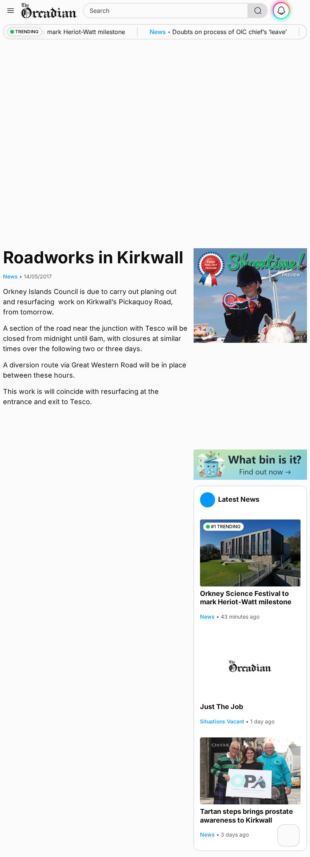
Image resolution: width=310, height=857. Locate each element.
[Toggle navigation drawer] (10, 10)
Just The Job (221, 707)
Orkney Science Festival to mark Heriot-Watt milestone (245, 597)
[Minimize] (294, 829)
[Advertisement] (250, 396)
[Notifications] (281, 10)
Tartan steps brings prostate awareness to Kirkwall (246, 815)
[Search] (258, 10)
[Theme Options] (299, 10)
